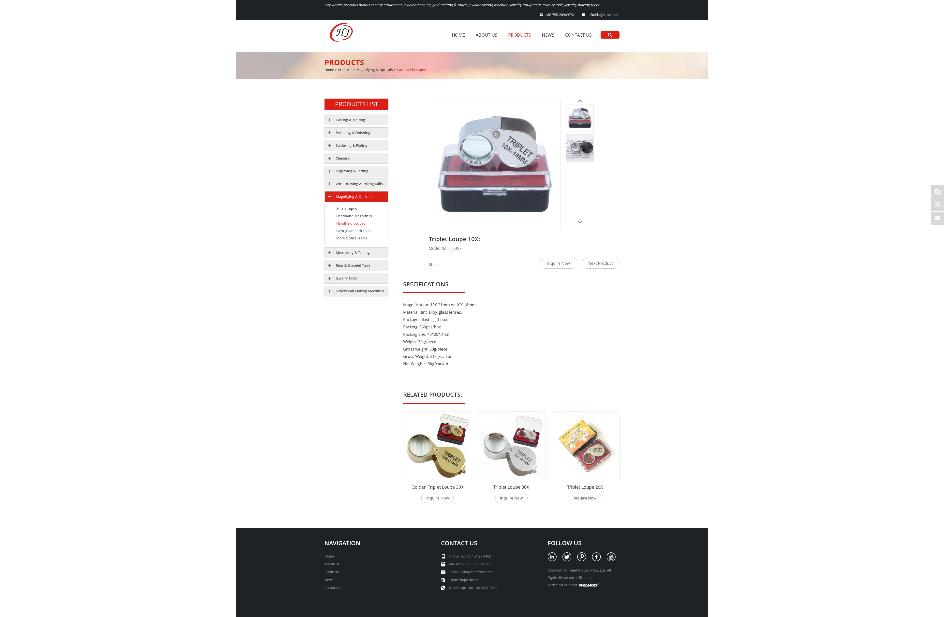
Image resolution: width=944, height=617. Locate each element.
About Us (486, 35)
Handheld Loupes (411, 69)
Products (519, 35)
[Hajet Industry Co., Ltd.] (342, 36)
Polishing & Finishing (353, 132)
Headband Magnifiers (354, 216)
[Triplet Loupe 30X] (511, 445)
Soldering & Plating (351, 145)
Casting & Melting (350, 120)
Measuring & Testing (353, 252)
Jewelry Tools (346, 278)
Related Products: (432, 394)
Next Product (600, 263)
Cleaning (343, 158)
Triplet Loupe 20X (585, 487)
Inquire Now (558, 263)
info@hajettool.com (604, 14)
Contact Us (578, 35)
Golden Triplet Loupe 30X (437, 487)
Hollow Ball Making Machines (360, 291)
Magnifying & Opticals (374, 69)
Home (458, 35)
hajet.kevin (469, 579)
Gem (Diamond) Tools (353, 230)
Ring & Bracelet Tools (353, 265)
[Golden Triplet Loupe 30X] (437, 445)
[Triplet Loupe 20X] (585, 445)
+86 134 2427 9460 (482, 587)
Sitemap (585, 577)
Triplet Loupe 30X (511, 487)
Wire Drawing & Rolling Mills (359, 183)
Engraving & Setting (352, 171)
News (548, 35)
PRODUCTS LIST (356, 104)
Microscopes (346, 208)
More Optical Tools (351, 238)
